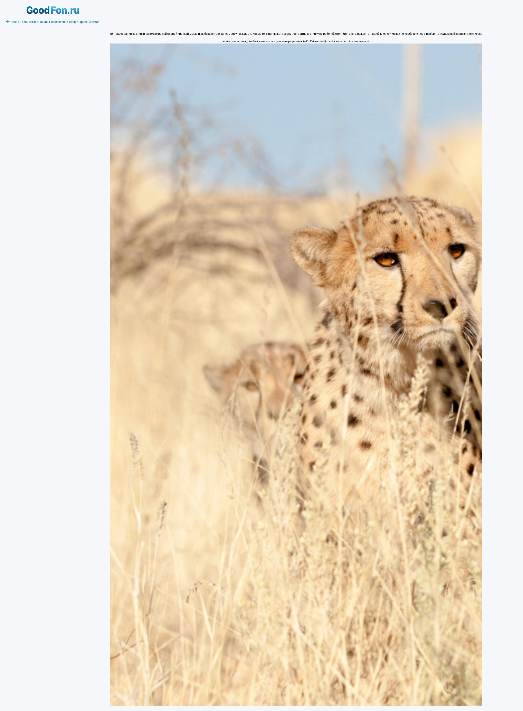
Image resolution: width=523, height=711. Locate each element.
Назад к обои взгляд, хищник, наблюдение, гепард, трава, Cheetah (55, 22)
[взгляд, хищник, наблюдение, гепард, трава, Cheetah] (296, 705)
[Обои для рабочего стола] (53, 13)
